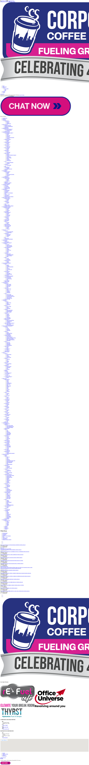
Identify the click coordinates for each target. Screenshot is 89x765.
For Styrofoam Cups (10, 295)
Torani (8, 261)
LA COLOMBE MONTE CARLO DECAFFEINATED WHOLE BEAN (17, 591)
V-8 (7, 430)
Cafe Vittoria (7, 195)
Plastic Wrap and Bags (10, 320)
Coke (5, 392)
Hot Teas (8, 121)
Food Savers (7, 319)
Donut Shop (7, 150)
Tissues (8, 122)
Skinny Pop (8, 491)
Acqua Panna (9, 357)
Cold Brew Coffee (5, 184)
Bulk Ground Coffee (5, 197)
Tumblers (8, 291)
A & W (8, 382)
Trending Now (4, 118)
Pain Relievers (7, 520)
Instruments (6, 127)
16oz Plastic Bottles (10, 425)
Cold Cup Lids (9, 297)
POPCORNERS (9, 462)
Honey (8, 513)
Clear (7, 347)
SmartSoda (8, 367)
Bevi (7, 368)
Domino (8, 244)
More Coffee (7, 153)
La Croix (8, 389)
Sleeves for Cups (7, 299)
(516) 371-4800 (5, 725)
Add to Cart (5, 553)
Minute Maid (9, 385)
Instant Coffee (7, 281)
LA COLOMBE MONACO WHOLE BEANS (15, 582)
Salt (7, 511)
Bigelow (8, 265)
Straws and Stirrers (8, 318)
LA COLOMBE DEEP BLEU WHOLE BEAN (12, 579)
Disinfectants (9, 123)
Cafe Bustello (9, 165)
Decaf (8, 134)
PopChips (8, 459)
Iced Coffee (7, 449)
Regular (8, 133)
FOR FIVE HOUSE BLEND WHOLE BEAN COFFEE (13, 560)
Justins (8, 500)
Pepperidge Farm (9, 477)
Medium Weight (9, 311)
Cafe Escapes (9, 160)
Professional (9, 234)
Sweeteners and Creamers (6, 242)
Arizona (8, 436)
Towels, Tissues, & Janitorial (7, 325)
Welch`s (8, 386)
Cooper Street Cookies (10, 475)
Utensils (6, 309)
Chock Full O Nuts (8, 225)
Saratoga (8, 356)
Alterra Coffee (7, 178)
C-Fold (8, 328)
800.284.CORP (3, 0)
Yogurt (6, 455)
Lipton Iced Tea (9, 278)
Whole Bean (4, 189)
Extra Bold (8, 135)
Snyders (8, 484)
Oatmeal (6, 471)
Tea (5, 161)
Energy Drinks (7, 442)
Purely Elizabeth (9, 472)
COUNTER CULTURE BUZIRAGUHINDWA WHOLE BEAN (14, 544)
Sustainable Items (5, 128)
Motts (7, 431)
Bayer (8, 523)
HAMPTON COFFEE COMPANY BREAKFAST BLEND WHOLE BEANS (18, 573)
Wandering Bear (7, 188)
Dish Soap (8, 342)
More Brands (7, 379)
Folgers (8, 158)
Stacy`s (8, 458)
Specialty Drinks (7, 183)
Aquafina (8, 359)
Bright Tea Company (8, 182)
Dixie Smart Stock (10, 310)
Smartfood (8, 489)
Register (3, 91)
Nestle (8, 272)
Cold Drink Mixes (8, 276)
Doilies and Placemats (10, 324)
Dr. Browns (7, 419)
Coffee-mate (9, 253)
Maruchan (8, 509)
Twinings (8, 163)
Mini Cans (6, 421)
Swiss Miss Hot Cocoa (8, 168)
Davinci (8, 262)
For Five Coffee (7, 187)
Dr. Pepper (6, 403)
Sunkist (6, 411)
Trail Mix (8, 495)
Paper (7, 301)
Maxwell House (7, 224)
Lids (5, 293)
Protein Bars (9, 494)
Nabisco (8, 478)
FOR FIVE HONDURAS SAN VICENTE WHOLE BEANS (10, 568)
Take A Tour (4, 86)
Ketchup (8, 515)
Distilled (6, 370)
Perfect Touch (9, 285)
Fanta (7, 388)
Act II (7, 488)
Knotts (8, 481)
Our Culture (6, 88)
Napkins (6, 312)
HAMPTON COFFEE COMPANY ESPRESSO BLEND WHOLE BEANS (17, 576)
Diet (7, 394)
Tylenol (8, 522)
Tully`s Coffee (7, 144)
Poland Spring (9, 354)
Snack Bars (8, 496)
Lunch (8, 316)
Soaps (6, 341)
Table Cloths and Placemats (9, 323)
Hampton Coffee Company (9, 196)
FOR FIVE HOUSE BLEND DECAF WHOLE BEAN (14, 563)
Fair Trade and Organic (10, 137)
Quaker (8, 473)
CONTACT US (3, 757)
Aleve (8, 525)
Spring (6, 353)
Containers (8, 322)
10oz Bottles (9, 445)
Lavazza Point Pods (10, 231)
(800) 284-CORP (5, 727)
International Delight (10, 254)
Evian (7, 355)
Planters (8, 501)
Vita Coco (8, 375)
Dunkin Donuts (7, 142)
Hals (7, 463)
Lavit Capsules (7, 280)
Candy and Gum (7, 505)
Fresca (8, 380)
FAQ (5, 89)
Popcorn (6, 487)
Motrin (8, 524)
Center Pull (8, 330)
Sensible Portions (9, 464)
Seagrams (6, 406)
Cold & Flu (6, 120)
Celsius (8, 443)
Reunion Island (7, 171)
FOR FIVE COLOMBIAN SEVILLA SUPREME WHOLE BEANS (17, 551)
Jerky (7, 493)
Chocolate (6, 465)
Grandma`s (8, 482)
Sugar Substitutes (7, 247)
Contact (3, 92)
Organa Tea (6, 176)
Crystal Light (9, 277)
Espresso (6, 164)
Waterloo (8, 391)
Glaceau (8, 373)
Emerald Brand (9, 130)
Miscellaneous (7, 451)
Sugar (6, 243)
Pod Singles (4, 170)
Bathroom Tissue (9, 333)
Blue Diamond (9, 502)
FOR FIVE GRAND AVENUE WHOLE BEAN (14, 557)
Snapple (6, 424)
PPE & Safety (4, 124)
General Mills (9, 470)
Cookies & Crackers (8, 474)
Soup (5, 508)
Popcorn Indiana (9, 490)
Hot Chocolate (7, 271)
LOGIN (1, 94)
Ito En (8, 439)
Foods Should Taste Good (11, 460)
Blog (5, 90)
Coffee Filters (7, 351)
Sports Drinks (7, 440)
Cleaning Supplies (8, 335)
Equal (7, 248)
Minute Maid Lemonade (10, 453)
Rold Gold (8, 485)
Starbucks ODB (9, 274)
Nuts (5, 499)
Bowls (6, 305)
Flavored (8, 136)
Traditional (8, 235)
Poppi (7, 381)
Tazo (7, 267)
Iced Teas (6, 435)
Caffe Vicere (7, 238)
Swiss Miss (8, 273)
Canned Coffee (7, 204)
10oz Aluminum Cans (10, 426)
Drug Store (4, 519)
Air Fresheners (7, 348)
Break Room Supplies (8, 129)
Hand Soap (8, 343)
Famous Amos (9, 476)
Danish (8, 479)
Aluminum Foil (9, 321)
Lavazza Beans (9, 232)
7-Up (5, 416)
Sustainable (8, 286)
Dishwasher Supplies (10, 338)
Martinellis (8, 434)
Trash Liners (7, 346)
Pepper (8, 512)
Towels (6, 326)
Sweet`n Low (9, 250)
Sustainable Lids (9, 298)
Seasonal (8, 138)
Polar (7, 387)
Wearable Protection (8, 125)
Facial (8, 332)
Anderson (8, 486)
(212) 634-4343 (5, 737)
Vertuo (8, 236)
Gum (7, 507)
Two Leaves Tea (9, 269)
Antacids (6, 526)
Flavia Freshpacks (5, 177)
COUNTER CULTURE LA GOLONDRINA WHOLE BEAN (10, 549)
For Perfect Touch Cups (10, 296)
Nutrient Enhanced (8, 372)
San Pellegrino (9, 363)
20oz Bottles (9, 446)
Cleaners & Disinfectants (9, 126)
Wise (7, 457)
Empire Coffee (7, 219)
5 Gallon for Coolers (8, 376)
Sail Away (6, 185)
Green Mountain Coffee (9, 132)
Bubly (8, 390)
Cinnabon (8, 159)
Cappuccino (7, 275)
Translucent (8, 290)
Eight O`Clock (9, 157)
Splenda (8, 249)
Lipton (8, 264)
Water (3, 352)
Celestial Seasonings (10, 162)
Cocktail (8, 313)
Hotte (7, 256)
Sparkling (6, 365)
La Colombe (7, 186)
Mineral (6, 362)
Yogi (7, 270)
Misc (7, 287)
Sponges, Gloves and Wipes (11, 337)
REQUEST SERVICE (5, 1)
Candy (8, 506)
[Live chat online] (5, 763)
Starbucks (6, 181)
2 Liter (8, 448)
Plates (6, 300)
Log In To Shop (21, 95)
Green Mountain (7, 212)
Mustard (8, 517)
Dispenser (8, 315)
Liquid (8, 258)
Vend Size (8, 466)
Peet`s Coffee (7, 147)
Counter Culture (7, 194)
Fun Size (8, 467)
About (3, 87)
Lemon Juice (9, 514)
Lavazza (6, 230)
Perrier (8, 364)
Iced (5, 166)
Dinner (8, 314)
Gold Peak (8, 438)
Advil (7, 521)
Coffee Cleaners (7, 350)
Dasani (8, 360)
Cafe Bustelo (9, 156)
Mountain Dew (9, 383)
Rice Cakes (8, 498)
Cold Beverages (5, 422)
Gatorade (8, 441)
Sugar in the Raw (9, 246)
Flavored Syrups (7, 260)
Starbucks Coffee (7, 139)
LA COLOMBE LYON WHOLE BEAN (10, 588)
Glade (8, 349)
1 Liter (8, 447)
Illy (5, 237)
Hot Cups (6, 283)
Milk (5, 257)
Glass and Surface (9, 336)
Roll (7, 327)
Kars (7, 503)
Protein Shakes (7, 428)
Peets (5, 193)
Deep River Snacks (10, 461)
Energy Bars (9, 497)
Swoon (8, 452)
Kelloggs (8, 469)
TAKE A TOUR (5, 754)
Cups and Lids (4, 282)
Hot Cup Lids (9, 294)
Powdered (8, 259)
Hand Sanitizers (9, 345)
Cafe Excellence (7, 226)
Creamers (6, 252)
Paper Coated (9, 284)
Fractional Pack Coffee (6, 206)
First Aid (6, 527)
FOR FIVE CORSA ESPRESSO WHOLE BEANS (14, 554)
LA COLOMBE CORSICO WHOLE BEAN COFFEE (14, 585)
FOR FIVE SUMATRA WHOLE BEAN (11, 570)
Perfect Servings (9, 245)
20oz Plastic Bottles (10, 427)
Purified (6, 358)
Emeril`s (8, 154)
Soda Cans (4, 378)
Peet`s (6, 221)
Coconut (6, 374)
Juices (6, 429)
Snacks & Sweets (5, 454)
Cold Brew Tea (7, 423)
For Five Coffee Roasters (9, 192)
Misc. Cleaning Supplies (11, 339)
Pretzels (6, 483)
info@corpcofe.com (11, 0)
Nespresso (6, 233)
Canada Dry (7, 399)
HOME (3, 753)
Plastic (8, 289)
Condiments (7, 510)
